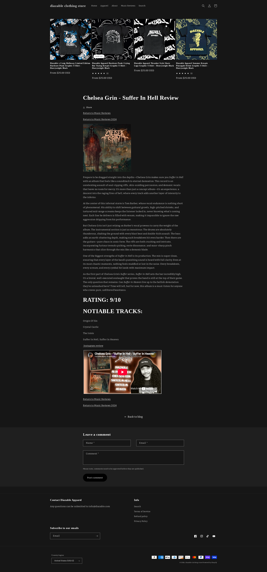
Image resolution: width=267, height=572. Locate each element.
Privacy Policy (140, 521)
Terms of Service (142, 511)
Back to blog (135, 416)
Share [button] (89, 107)
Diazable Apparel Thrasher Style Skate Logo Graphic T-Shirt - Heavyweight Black (154, 64)
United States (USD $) (64, 561)
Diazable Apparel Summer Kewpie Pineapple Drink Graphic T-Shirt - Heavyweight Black (192, 65)
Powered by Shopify (210, 562)
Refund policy (141, 516)
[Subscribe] (97, 536)
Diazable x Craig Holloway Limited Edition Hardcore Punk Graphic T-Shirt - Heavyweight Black (70, 65)
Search (137, 506)
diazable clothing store (194, 562)
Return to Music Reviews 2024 (100, 119)
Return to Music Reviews (97, 113)
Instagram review (93, 345)
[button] (203, 6)
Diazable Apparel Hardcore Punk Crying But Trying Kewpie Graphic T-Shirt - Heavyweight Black (111, 65)
